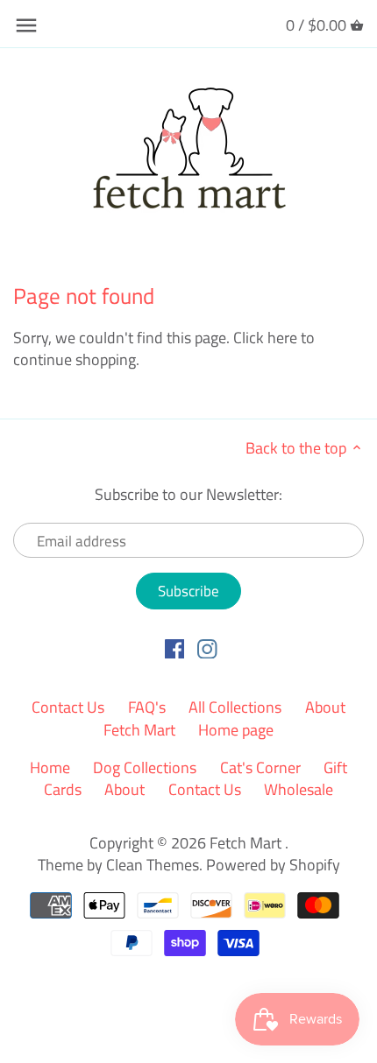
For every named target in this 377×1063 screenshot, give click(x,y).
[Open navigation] (26, 25)
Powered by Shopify (273, 864)
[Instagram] (207, 648)
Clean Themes (152, 864)
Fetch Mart (247, 843)
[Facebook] (175, 648)
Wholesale (298, 789)
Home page (236, 730)
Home (50, 767)
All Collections (234, 707)
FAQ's (147, 707)
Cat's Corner (260, 767)
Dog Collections (144, 767)
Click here (265, 337)
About (124, 789)
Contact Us (68, 707)
